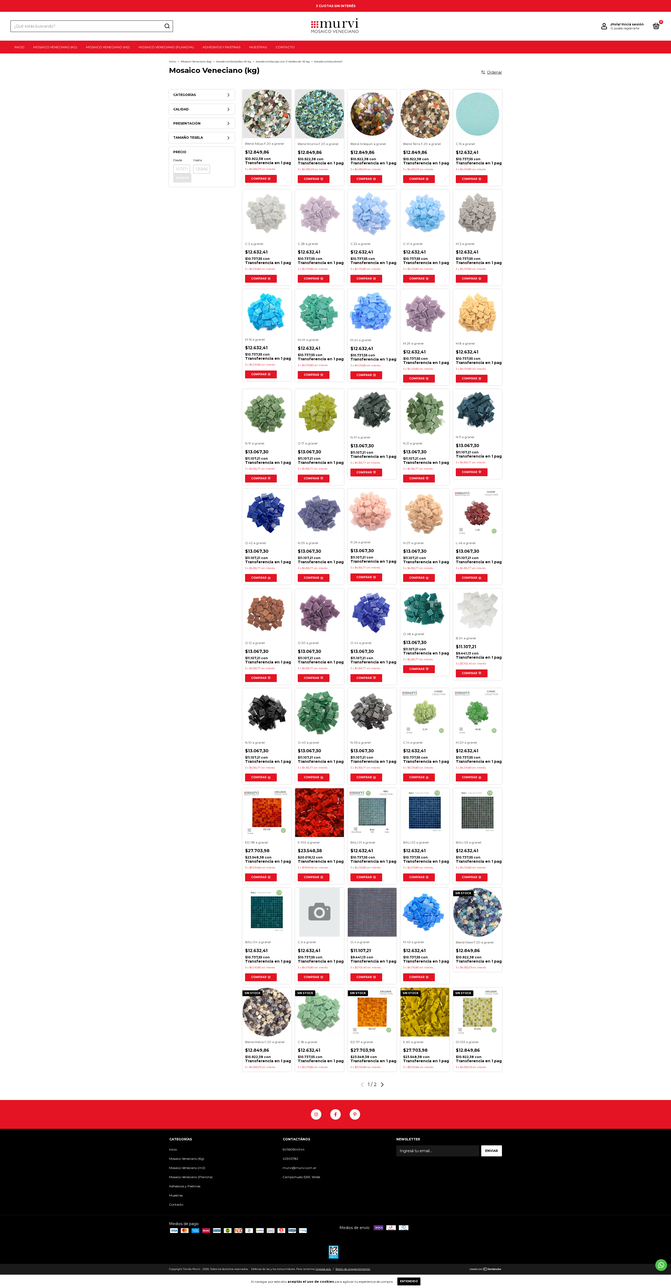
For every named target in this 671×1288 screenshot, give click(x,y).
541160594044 (294, 1149)
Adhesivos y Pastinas (221, 47)
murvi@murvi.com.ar (299, 1168)
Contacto (285, 47)
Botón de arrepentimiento (353, 1269)
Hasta (197, 160)
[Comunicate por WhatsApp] (661, 1265)
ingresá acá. (323, 1269)
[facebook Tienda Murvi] (335, 1114)
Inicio (19, 47)
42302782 (290, 1159)
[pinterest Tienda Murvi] (355, 1114)
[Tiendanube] (485, 1269)
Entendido (409, 1281)
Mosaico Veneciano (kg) (196, 61)
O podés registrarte (624, 28)
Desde (177, 160)
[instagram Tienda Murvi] (316, 1114)
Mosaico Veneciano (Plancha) (166, 47)
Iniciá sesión (632, 24)
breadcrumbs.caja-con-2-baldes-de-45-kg (283, 61)
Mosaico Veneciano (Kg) (55, 47)
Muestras (258, 47)
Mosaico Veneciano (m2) (108, 47)
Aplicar (182, 178)
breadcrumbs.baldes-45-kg (233, 61)
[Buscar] (167, 26)
